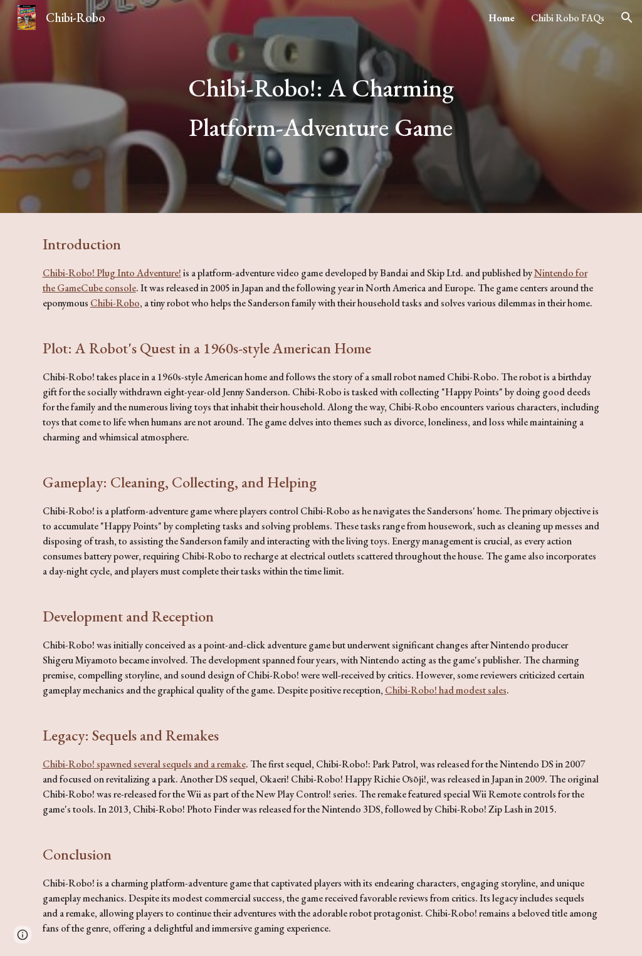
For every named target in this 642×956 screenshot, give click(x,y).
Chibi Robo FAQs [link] (567, 17)
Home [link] (501, 17)
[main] (320, 106)
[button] (627, 18)
